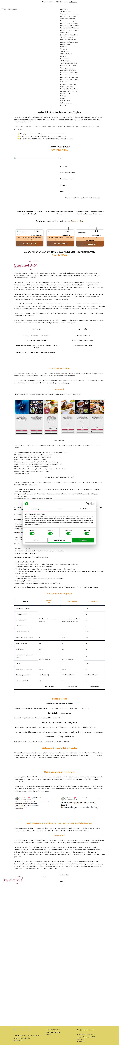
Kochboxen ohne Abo (68, 16)
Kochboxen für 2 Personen (69, 23)
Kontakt (63, 56)
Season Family (24, 136)
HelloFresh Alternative (53, 1030)
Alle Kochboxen (65, 11)
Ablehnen (36, 540)
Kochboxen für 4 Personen (69, 28)
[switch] (50, 533)
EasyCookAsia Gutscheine (69, 39)
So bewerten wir (66, 54)
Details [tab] (60, 509)
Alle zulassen (83, 540)
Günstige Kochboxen (67, 18)
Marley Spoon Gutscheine (69, 35)
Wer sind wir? (65, 51)
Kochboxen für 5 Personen (69, 30)
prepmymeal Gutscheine (69, 42)
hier (98, 198)
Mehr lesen (73, 2)
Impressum (18, 1040)
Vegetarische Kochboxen (69, 14)
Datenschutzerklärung (22, 1038)
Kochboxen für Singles (68, 21)
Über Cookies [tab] (84, 509)
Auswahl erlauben (59, 540)
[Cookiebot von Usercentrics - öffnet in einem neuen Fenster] (87, 503)
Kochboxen (35, 287)
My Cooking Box (25, 138)
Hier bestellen (72, 686)
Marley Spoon (24, 134)
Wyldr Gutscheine (66, 37)
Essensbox (49, 1034)
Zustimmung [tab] (35, 509)
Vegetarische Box (21, 643)
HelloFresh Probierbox (53, 1032)
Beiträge (63, 46)
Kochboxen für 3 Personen (69, 25)
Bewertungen (65, 44)
